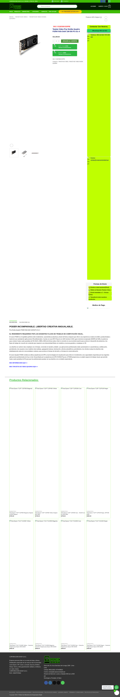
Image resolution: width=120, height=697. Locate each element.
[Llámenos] (109, 1)
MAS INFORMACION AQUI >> (18, 363)
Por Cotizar (52, 11)
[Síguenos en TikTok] (54, 683)
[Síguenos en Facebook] (101, 1)
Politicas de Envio (38, 692)
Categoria (35, 11)
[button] (93, 6)
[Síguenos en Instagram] (104, 1)
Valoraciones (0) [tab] (24, 322)
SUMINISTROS (26, 11)
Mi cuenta (12, 692)
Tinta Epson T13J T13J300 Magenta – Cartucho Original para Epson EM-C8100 (45, 646)
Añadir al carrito (70, 41)
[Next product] (106, 17)
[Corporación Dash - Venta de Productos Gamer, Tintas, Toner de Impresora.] (15, 6)
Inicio (11, 11)
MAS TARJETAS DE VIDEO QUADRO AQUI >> (23, 366)
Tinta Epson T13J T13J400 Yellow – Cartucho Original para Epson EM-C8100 (21, 646)
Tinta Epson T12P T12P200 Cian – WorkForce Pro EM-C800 (73, 513)
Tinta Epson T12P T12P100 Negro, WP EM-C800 (98, 513)
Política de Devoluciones (24, 692)
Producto (17, 11)
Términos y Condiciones (76, 692)
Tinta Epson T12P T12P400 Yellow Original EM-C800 (46, 513)
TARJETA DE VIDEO (21, 17)
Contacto (44, 11)
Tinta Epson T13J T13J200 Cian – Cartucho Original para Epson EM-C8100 (72, 646)
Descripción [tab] (13, 322)
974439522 (65, 1)
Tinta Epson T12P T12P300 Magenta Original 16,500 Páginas (21, 513)
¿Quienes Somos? (63, 692)
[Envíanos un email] (107, 1)
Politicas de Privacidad (92, 692)
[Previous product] (106, 20)
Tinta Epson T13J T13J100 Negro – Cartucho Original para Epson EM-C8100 (98, 646)
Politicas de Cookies (50, 692)
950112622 (56, 1)
